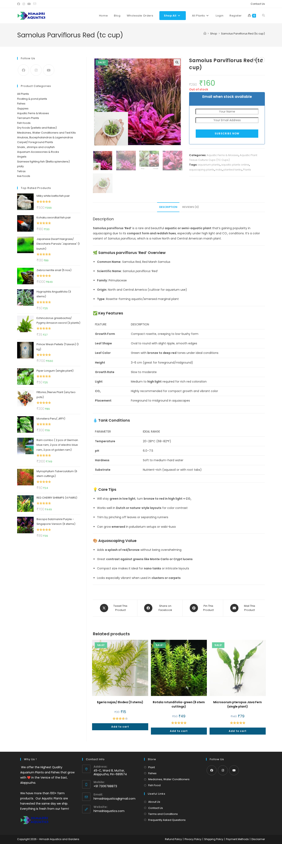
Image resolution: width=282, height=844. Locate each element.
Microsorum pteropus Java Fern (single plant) (237, 704)
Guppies (22, 108)
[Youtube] (48, 70)
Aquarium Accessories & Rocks (38, 152)
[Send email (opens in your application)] (34, 4)
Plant (151, 767)
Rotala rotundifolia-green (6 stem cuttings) (179, 704)
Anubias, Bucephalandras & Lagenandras (45, 137)
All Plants (23, 94)
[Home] (205, 34)
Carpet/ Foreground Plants (35, 142)
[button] (177, 62)
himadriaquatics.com (109, 811)
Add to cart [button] (120, 726)
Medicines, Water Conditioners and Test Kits (46, 133)
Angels (21, 157)
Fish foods (24, 123)
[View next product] (262, 60)
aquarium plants (209, 165)
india (219, 170)
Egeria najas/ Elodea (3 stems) (120, 702)
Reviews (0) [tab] (190, 207)
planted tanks (232, 170)
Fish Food (154, 785)
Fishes (21, 104)
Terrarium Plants (28, 118)
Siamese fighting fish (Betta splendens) (43, 162)
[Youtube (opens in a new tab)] (29, 4)
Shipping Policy (213, 839)
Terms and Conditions (163, 814)
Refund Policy (173, 839)
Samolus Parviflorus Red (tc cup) (243, 34)
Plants (247, 170)
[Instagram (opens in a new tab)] (23, 4)
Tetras (21, 171)
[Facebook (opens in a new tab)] (19, 4)
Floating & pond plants (32, 99)
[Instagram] (36, 70)
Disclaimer (258, 839)
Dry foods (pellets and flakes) (37, 128)
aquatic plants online (235, 165)
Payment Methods (237, 839)
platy (20, 166)
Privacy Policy (193, 839)
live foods (23, 176)
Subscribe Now (227, 133)
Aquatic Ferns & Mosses (222, 155)
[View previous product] (255, 60)
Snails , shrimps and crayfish (36, 147)
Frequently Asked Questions (167, 820)
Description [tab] (168, 207)
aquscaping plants (201, 170)
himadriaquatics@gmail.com (114, 799)
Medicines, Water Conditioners (169, 779)
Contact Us (258, 4)
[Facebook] (23, 70)
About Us (154, 802)
